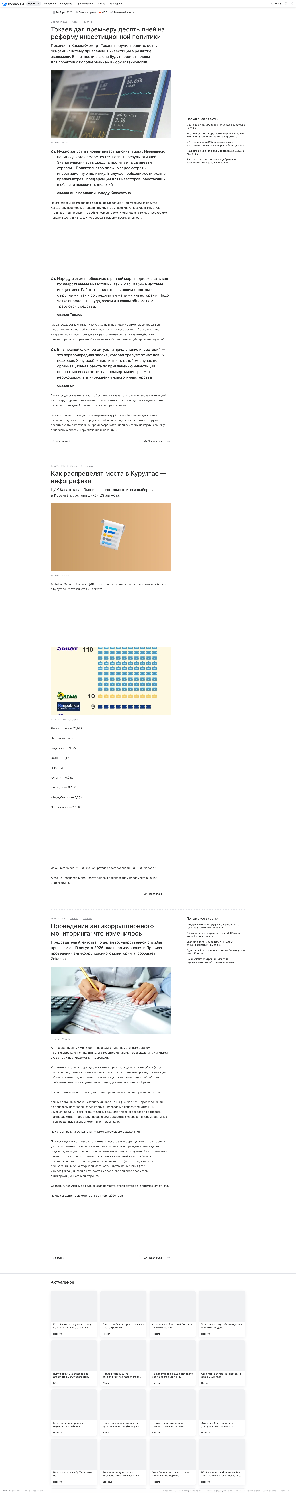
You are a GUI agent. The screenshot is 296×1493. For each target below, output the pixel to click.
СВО (104, 12)
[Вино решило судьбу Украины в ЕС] (74, 1462)
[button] (111, 104)
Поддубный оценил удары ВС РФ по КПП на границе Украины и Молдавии (213, 926)
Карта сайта (285, 1491)
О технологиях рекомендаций (188, 1491)
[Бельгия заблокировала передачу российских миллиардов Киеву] (74, 1412)
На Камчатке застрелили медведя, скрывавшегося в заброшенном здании (210, 960)
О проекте (167, 1491)
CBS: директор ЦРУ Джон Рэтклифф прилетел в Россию (216, 126)
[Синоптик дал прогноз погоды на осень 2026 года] (222, 1363)
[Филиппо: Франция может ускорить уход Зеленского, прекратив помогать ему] (222, 1412)
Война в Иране (87, 12)
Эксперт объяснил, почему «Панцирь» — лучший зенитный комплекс (211, 943)
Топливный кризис (124, 12)
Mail (5, 1491)
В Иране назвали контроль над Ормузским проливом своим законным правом (212, 161)
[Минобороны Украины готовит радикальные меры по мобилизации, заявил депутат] (173, 1462)
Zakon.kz (74, 918)
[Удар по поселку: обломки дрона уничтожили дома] (222, 1314)
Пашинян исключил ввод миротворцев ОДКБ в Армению (215, 152)
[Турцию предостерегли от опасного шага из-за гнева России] (173, 1412)
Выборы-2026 (64, 12)
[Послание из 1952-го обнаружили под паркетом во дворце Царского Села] (123, 1363)
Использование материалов (247, 1491)
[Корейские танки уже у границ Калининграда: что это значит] (74, 1314)
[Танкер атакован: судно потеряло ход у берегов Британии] (173, 1363)
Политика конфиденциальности (218, 1491)
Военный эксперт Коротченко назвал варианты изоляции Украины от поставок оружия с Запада (215, 135)
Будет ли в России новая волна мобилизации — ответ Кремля (216, 952)
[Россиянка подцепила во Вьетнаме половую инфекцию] (123, 1462)
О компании (14, 1491)
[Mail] (4, 3)
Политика (87, 21)
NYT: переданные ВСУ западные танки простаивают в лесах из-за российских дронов (215, 144)
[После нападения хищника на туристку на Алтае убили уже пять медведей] (123, 1412)
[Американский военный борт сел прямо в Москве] (173, 1314)
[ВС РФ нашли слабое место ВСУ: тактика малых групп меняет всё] (222, 1462)
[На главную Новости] (15, 3)
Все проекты (38, 1491)
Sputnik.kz (75, 466)
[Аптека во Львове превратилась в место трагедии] (123, 1314)
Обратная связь (270, 1491)
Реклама (26, 1491)
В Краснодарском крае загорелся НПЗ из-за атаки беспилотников (214, 935)
